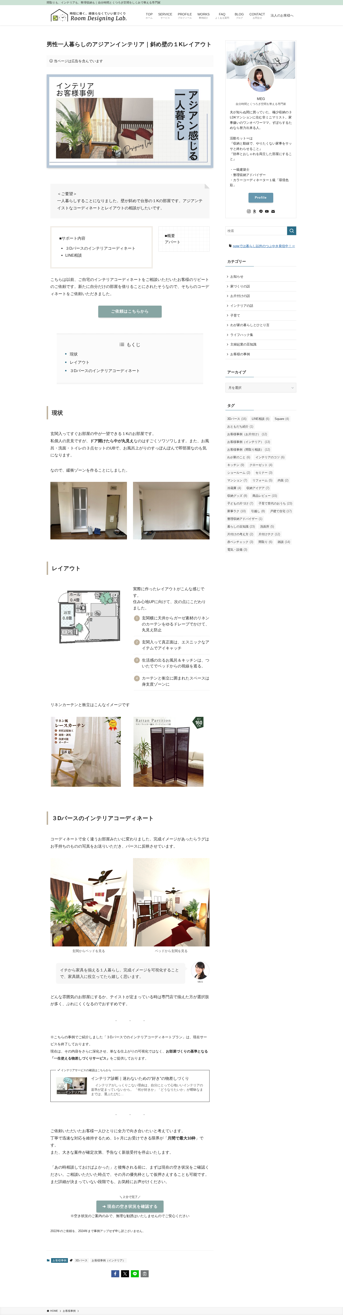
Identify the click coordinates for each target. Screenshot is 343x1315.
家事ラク (236, 511)
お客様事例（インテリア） (108, 1260)
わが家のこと (238, 457)
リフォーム (262, 480)
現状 (74, 354)
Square (282, 419)
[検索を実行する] (291, 230)
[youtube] (267, 211)
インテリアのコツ (270, 457)
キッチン (235, 465)
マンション (237, 480)
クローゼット (260, 465)
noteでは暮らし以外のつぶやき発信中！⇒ (264, 246)
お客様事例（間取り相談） (248, 449)
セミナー (264, 472)
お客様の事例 (240, 354)
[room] (254, 211)
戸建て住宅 (281, 511)
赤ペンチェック (240, 542)
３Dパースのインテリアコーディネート (105, 371)
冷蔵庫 (234, 488)
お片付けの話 (240, 296)
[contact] (273, 211)
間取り (265, 542)
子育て (235, 315)
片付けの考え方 (240, 534)
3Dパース (81, 1260)
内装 (283, 480)
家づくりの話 (240, 286)
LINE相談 (260, 419)
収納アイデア (257, 488)
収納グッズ (237, 495)
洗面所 (267, 526)
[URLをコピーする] (145, 1273)
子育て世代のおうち (275, 503)
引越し (258, 511)
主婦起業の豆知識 (243, 344)
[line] (261, 211)
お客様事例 (59, 1260)
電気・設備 (237, 549)
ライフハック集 (241, 335)
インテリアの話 (241, 305)
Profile (261, 197)
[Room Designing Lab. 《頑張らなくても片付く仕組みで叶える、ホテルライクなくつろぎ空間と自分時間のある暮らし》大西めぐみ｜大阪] (89, 15)
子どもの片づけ (240, 503)
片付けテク (269, 534)
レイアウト (80, 362)
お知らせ (236, 276)
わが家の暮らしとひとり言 (250, 325)
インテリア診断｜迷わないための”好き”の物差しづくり (140, 1078)
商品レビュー (264, 495)
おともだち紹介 (240, 426)
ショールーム (238, 472)
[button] (115, 1273)
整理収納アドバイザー (244, 519)
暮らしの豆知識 (241, 526)
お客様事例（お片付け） (247, 434)
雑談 (284, 542)
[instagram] (248, 211)
